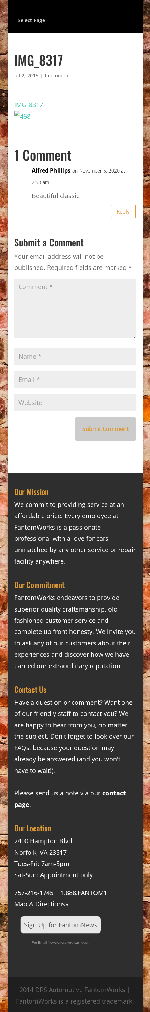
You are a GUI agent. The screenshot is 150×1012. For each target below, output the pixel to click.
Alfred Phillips (51, 170)
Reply (123, 211)
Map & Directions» (41, 904)
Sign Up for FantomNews (60, 925)
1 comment (57, 75)
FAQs (21, 748)
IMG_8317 (28, 104)
